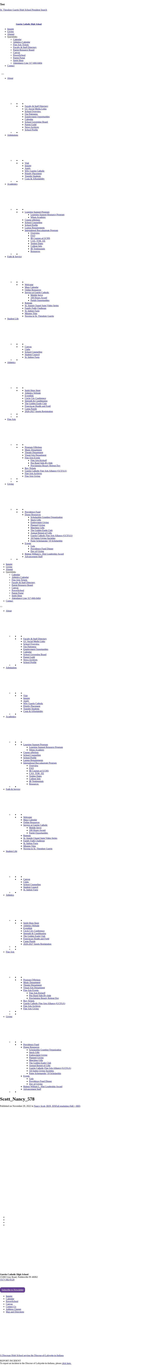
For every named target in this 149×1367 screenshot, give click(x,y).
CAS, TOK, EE (38, 241)
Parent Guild (30, 124)
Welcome (29, 284)
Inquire (10, 29)
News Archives (32, 127)
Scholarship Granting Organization (47, 517)
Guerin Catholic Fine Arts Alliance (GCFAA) (46, 471)
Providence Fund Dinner (42, 548)
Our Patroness (31, 114)
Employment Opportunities (37, 116)
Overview (35, 233)
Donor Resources (33, 514)
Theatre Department (34, 452)
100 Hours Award (39, 297)
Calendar (17, 39)
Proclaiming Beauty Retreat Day (45, 465)
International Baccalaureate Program (41, 230)
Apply (28, 168)
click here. (66, 1363)
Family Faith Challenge (35, 308)
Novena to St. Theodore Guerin (39, 316)
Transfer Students (33, 176)
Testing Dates (37, 243)
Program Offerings (33, 447)
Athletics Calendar (21, 42)
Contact (10, 65)
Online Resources (33, 290)
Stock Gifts (36, 520)
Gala (33, 546)
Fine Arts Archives (33, 473)
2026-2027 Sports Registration (39, 411)
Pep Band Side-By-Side (42, 463)
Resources (35, 251)
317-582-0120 (8, 70)
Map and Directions (15, 1312)
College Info (36, 246)
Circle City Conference (35, 398)
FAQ (33, 235)
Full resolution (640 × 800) (68, 1106)
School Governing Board (36, 122)
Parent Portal (19, 58)
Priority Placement (33, 173)
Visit (27, 163)
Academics (12, 184)
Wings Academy (38, 217)
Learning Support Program (37, 212)
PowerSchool (19, 55)
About (10, 78)
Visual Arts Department (35, 455)
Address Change (13, 1309)
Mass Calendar (31, 287)
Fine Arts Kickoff (39, 460)
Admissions (12, 135)
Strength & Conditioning (36, 401)
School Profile (31, 130)
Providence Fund (32, 512)
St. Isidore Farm (32, 311)
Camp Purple (31, 409)
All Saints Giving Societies (43, 538)
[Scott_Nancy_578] (42, 1212)
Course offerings (32, 220)
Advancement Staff (33, 556)
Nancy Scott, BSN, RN (45, 1106)
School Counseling (33, 222)
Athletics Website (33, 393)
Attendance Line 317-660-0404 (27, 63)
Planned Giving (38, 525)
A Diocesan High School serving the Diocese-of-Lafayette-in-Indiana (32, 1355)
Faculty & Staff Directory (25, 47)
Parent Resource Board (23, 50)
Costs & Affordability (35, 179)
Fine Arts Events (32, 457)
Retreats (28, 303)
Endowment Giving (40, 522)
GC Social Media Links (36, 109)
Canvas (16, 52)
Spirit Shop (18, 60)
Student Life (13, 318)
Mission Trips (31, 313)
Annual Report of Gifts (41, 533)
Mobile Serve (37, 295)
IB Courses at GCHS (40, 238)
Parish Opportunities (40, 300)
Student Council (32, 354)
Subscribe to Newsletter (12, 1290)
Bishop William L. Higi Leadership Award (44, 554)
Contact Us (11, 1306)
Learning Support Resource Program (47, 214)
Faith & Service (14, 256)
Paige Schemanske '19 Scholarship (46, 541)
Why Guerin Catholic (35, 171)
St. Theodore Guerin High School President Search (23, 10)
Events (28, 543)
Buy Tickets (30, 468)
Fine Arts (11, 419)
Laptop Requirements (35, 227)
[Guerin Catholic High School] (8, 24)
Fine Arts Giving (32, 476)
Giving (10, 31)
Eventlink (29, 395)
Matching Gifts (37, 527)
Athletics (11, 362)
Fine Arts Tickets (21, 44)
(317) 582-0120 (7, 1279)
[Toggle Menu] (1, 606)
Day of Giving (37, 551)
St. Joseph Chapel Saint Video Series (42, 305)
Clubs (27, 349)
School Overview (33, 111)
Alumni (10, 34)
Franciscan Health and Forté (38, 406)
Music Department (33, 450)
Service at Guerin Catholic (37, 292)
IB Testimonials (38, 248)
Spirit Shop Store (32, 390)
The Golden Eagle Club (36, 403)
